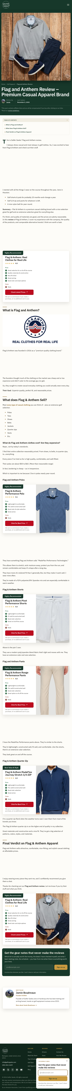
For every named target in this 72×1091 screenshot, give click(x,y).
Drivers (44, 1052)
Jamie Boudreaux (26, 992)
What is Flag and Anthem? (14, 125)
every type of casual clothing (18, 405)
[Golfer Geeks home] (6, 5)
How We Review (61, 1055)
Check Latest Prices (19, 292)
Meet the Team (32, 1055)
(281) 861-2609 (7, 1065)
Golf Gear (31, 1062)
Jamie (8, 102)
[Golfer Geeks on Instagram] (12, 1069)
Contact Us (59, 1052)
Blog (29, 1069)
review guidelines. (13, 110)
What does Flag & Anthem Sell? (16, 128)
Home (3, 84)
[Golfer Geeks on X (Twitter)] (8, 1069)
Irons (43, 1055)
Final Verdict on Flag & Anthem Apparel (18, 132)
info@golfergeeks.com (9, 1062)
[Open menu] (68, 4)
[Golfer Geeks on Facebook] (3, 1069)
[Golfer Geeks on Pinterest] (17, 1069)
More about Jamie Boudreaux (26, 1005)
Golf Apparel (11, 84)
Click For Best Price (19, 523)
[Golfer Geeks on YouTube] (21, 1069)
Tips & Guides (32, 1059)
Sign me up (61, 967)
